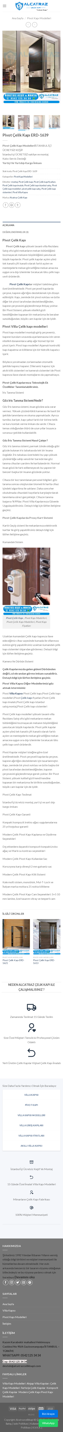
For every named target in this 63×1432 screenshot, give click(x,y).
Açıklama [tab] (8, 225)
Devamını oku (25, 1277)
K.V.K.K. (36, 1427)
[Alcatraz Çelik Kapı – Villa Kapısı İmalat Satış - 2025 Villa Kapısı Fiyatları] (31, 6)
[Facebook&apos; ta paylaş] (5, 205)
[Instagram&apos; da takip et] (11, 1282)
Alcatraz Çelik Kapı (18, 197)
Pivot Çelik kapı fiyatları (45, 182)
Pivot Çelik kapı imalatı (13, 185)
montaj (14, 182)
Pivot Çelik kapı (26, 182)
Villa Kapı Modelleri (14, 1383)
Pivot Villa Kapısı (20, 192)
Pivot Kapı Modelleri (39, 18)
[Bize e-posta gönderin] (24, 1282)
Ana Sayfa (17, 18)
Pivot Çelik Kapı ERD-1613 (44, 962)
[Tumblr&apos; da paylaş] (17, 205)
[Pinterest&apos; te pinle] (11, 205)
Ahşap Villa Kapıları (38, 1383)
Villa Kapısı (9, 1310)
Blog (31, 1414)
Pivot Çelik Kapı (19, 284)
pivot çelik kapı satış (31, 188)
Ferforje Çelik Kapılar (33, 1387)
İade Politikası (20, 1423)
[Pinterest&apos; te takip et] (30, 1282)
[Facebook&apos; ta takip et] (5, 1282)
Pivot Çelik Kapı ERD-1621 (13, 962)
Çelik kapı (26, 697)
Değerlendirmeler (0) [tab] (15, 232)
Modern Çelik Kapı (29, 1392)
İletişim (7, 1323)
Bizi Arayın (48, 1413)
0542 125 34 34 (31, 1355)
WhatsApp (48, 1423)
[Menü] (5, 6)
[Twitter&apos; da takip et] (17, 1282)
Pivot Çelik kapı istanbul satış (37, 185)
